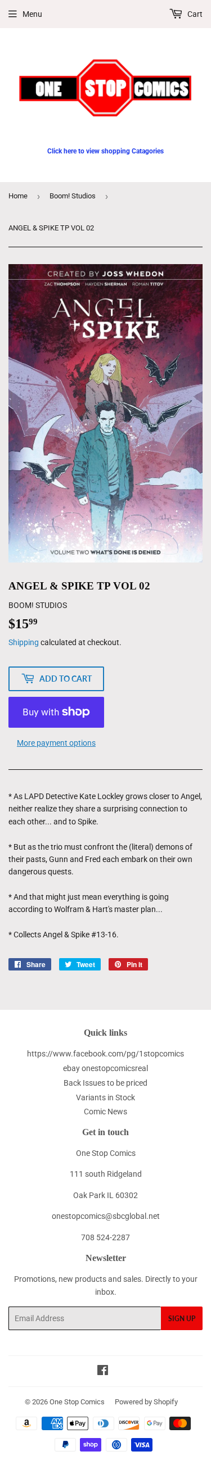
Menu (32, 14)
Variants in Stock (105, 1097)
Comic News (105, 1111)
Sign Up (181, 1318)
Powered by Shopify (146, 1402)
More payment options (56, 742)
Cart (194, 14)
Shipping (23, 642)
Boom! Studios (73, 196)
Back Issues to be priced (105, 1082)
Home (18, 196)
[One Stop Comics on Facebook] (103, 1371)
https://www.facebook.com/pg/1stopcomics (105, 1053)
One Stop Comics (77, 1402)
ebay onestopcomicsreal (105, 1068)
